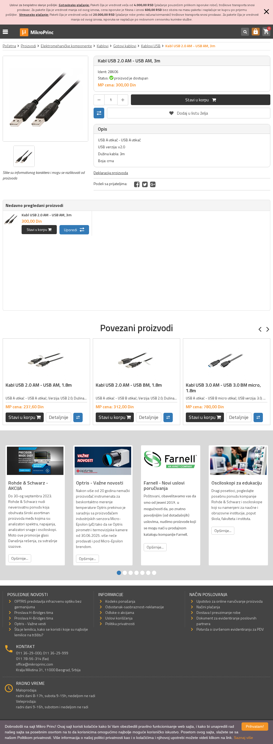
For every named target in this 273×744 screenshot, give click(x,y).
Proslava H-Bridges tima (33, 612)
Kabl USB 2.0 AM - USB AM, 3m (46, 215)
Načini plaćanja (208, 607)
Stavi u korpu (198, 100)
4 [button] (136, 573)
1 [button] (119, 573)
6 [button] (148, 573)
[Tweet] (145, 184)
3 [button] (131, 573)
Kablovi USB (150, 46)
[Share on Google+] (153, 184)
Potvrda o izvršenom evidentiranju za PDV (230, 629)
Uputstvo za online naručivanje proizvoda (229, 601)
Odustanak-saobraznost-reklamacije (134, 607)
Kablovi (103, 46)
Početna (9, 46)
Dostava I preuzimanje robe (218, 612)
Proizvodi (28, 46)
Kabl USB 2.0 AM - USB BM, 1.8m (129, 385)
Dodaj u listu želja (188, 112)
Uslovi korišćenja (119, 618)
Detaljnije (58, 417)
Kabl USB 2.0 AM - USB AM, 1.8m (39, 385)
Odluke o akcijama (119, 612)
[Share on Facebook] (137, 184)
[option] (45, 98)
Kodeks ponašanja (120, 601)
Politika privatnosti (120, 623)
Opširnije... (19, 558)
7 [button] (154, 573)
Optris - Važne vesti (30, 623)
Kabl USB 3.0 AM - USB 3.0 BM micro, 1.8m (223, 387)
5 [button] (142, 573)
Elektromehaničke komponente (66, 46)
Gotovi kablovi (124, 46)
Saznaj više (243, 737)
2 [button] (125, 573)
